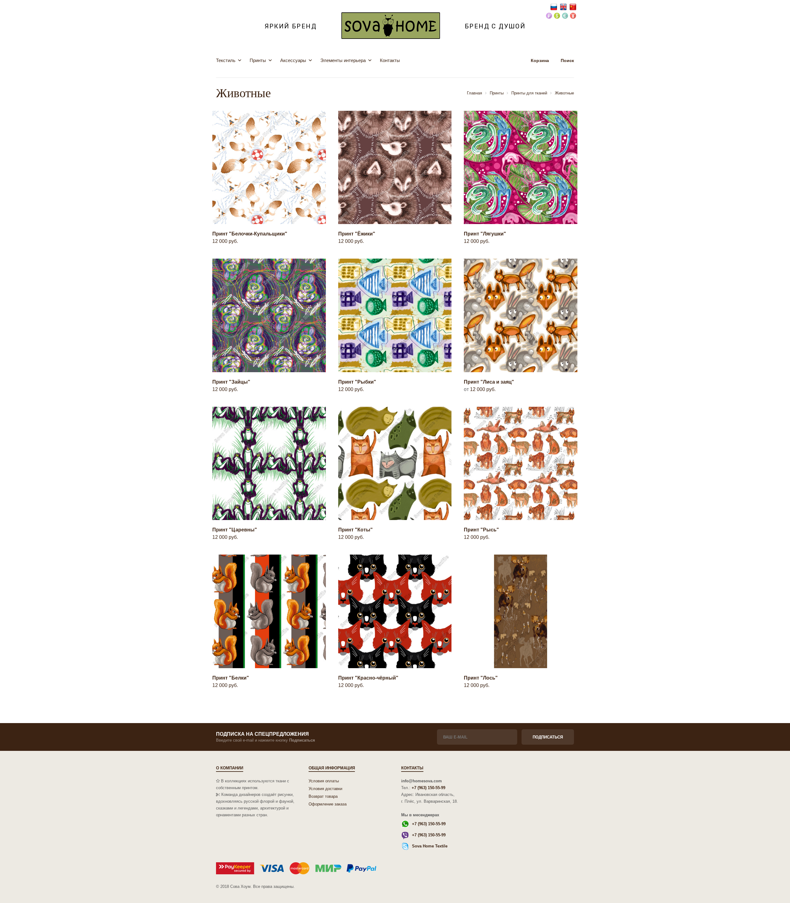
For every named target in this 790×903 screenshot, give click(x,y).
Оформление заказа (328, 804)
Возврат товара (323, 796)
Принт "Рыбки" (357, 382)
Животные (564, 93)
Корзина (540, 60)
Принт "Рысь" (481, 529)
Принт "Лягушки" (485, 233)
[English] (564, 6)
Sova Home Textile (429, 846)
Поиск (567, 60)
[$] (557, 16)
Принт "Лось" (481, 677)
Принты (258, 60)
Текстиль (225, 60)
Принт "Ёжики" (356, 233)
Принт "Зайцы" (231, 382)
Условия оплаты (324, 781)
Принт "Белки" (230, 677)
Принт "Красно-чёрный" (368, 677)
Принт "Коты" (355, 529)
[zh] (573, 6)
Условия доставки (325, 788)
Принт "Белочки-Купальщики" (249, 233)
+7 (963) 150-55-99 (428, 787)
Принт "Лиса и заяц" (489, 382)
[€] (565, 16)
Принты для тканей (529, 93)
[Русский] (554, 6)
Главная (474, 93)
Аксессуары (293, 60)
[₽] (549, 16)
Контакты (390, 60)
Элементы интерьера (343, 60)
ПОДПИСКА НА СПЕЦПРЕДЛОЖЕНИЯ (262, 734)
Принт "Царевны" (234, 529)
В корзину (265, 210)
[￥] (573, 16)
